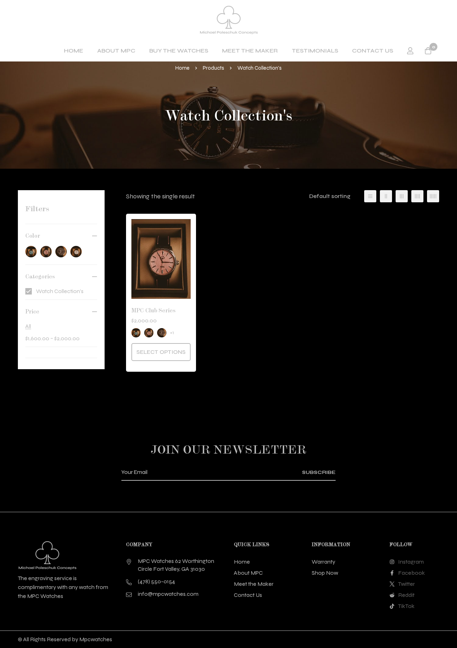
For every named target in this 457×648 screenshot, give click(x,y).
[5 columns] (433, 196)
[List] (370, 196)
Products (213, 68)
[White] (76, 251)
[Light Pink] (46, 251)
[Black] (61, 251)
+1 (172, 333)
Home (182, 68)
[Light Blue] (31, 251)
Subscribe (319, 472)
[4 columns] (417, 196)
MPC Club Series (153, 310)
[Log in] (410, 51)
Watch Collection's (60, 291)
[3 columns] (402, 196)
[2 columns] (386, 196)
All (28, 326)
